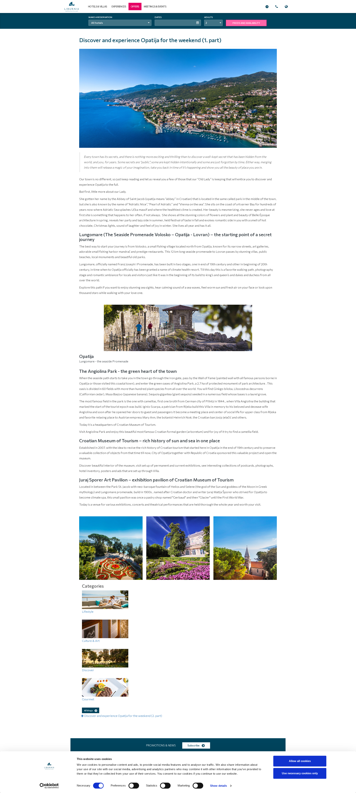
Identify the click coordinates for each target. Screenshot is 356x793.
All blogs (88, 710)
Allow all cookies (300, 761)
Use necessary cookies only (300, 773)
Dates (158, 17)
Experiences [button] (119, 6)
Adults (208, 17)
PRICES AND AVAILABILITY (246, 23)
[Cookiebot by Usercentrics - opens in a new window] (49, 786)
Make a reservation (100, 17)
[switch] (133, 786)
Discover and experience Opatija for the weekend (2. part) (123, 715)
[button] (134, 6)
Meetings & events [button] (155, 6)
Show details (218, 785)
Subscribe (193, 745)
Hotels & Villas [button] (97, 6)
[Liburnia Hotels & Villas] (71, 6)
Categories (93, 586)
